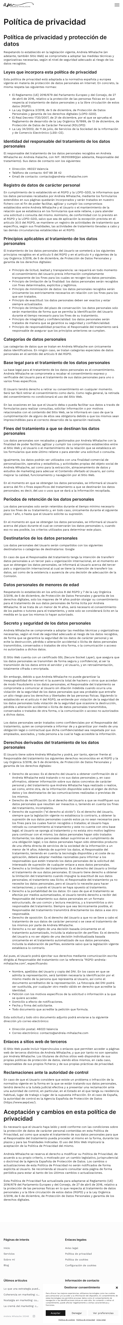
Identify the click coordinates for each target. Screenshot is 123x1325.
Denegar (77, 1313)
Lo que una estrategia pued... (22, 1288)
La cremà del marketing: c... (21, 1306)
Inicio (7, 1248)
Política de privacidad (85, 1320)
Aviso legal (101, 1320)
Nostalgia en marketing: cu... (21, 1300)
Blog (6, 1265)
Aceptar (55, 1313)
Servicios (9, 1253)
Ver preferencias (103, 1313)
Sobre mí (9, 1259)
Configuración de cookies (80, 1265)
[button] (116, 1287)
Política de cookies (66, 1320)
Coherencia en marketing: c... (21, 1294)
